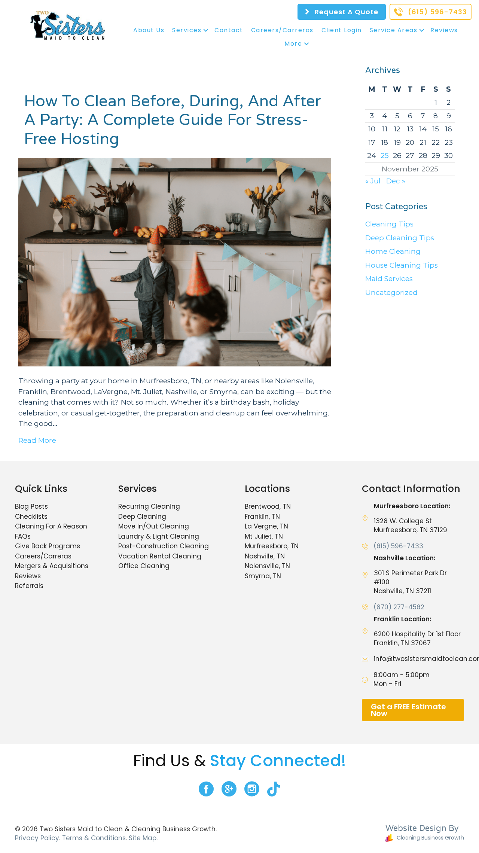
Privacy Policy (37, 838)
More (293, 43)
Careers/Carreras (282, 30)
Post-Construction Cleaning (163, 546)
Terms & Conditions (94, 838)
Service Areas (394, 30)
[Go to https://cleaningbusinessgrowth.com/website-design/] (390, 834)
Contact (228, 30)
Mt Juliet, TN (264, 536)
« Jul (373, 181)
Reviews (444, 30)
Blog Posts (31, 506)
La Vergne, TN (266, 526)
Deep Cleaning (142, 516)
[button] (205, 30)
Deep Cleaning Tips (399, 238)
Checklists (31, 516)
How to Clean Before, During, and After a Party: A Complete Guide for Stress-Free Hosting (172, 120)
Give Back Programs (47, 546)
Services (186, 30)
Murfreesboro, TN (272, 546)
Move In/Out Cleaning (153, 526)
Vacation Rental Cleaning (159, 556)
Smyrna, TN (263, 576)
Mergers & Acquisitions (51, 565)
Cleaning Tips (389, 224)
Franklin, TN (262, 516)
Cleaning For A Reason (51, 526)
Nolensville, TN (267, 565)
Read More (37, 440)
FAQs (23, 536)
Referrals (29, 585)
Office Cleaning (144, 565)
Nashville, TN (265, 556)
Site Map (142, 838)
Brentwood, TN (268, 506)
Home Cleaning (393, 251)
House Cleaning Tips (401, 265)
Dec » (395, 181)
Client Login (341, 30)
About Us (148, 30)
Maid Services (389, 278)
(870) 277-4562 (398, 607)
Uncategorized (391, 292)
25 (385, 155)
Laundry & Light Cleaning (158, 536)
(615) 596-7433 (398, 546)
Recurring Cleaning (149, 506)
